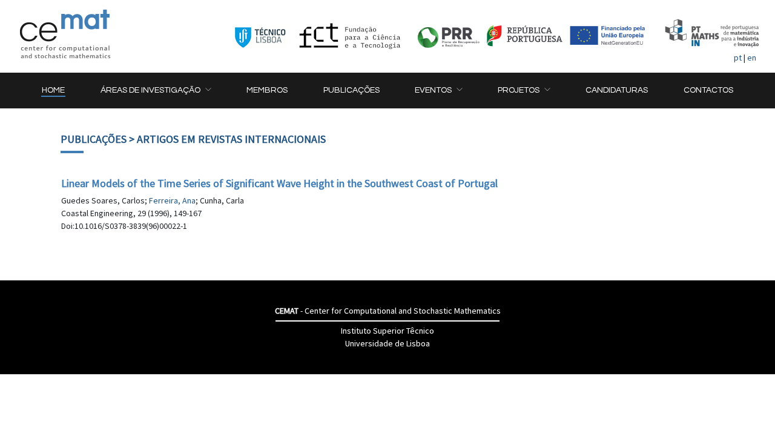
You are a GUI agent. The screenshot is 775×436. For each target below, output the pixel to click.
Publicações (94, 139)
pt (738, 57)
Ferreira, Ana (172, 200)
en (751, 57)
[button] (155, 90)
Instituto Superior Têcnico (387, 330)
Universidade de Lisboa (387, 343)
